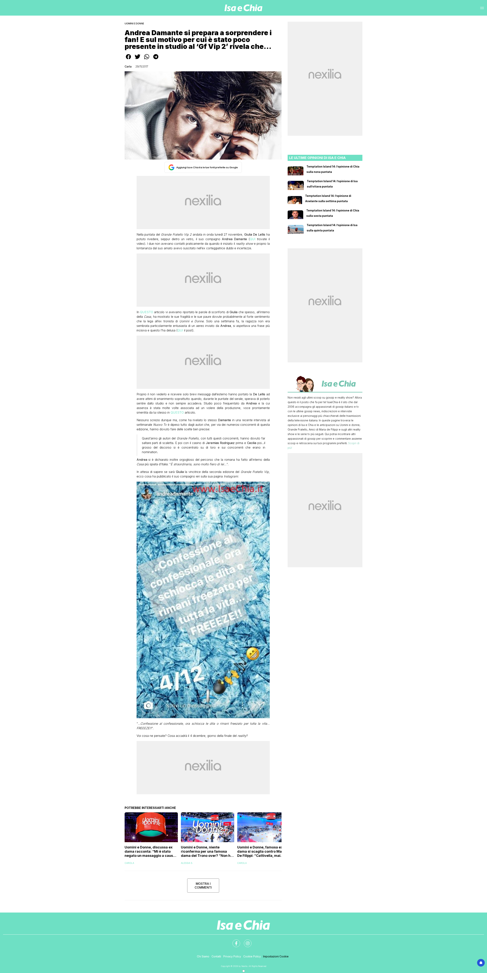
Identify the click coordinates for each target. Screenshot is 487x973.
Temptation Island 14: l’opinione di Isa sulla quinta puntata (332, 227)
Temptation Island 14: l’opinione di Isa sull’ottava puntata (332, 184)
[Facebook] (234, 941)
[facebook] (128, 59)
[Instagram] (245, 941)
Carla (128, 66)
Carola (129, 863)
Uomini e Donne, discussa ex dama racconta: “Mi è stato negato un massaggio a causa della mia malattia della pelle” (150, 851)
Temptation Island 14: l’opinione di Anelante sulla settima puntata (328, 198)
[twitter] (137, 59)
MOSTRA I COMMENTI (203, 885)
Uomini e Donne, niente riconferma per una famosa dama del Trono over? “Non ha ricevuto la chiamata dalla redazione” (206, 851)
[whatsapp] (146, 59)
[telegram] (156, 59)
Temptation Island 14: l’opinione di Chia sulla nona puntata (332, 169)
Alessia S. (187, 863)
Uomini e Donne (134, 23)
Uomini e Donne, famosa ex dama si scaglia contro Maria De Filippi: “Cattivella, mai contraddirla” (261, 851)
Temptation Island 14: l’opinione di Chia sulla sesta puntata (332, 213)
